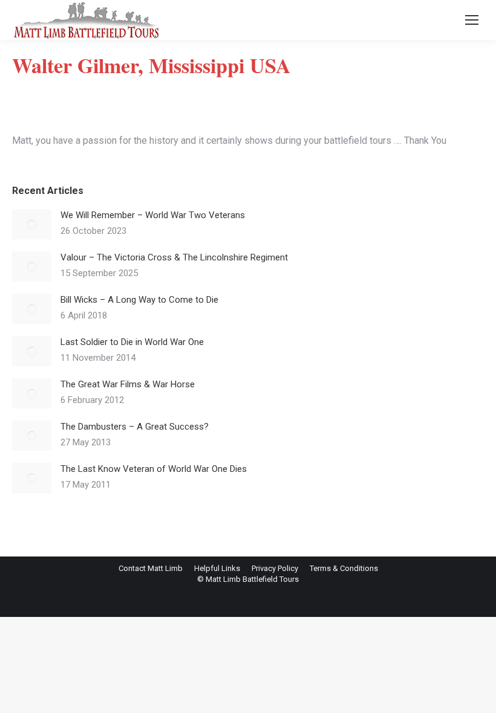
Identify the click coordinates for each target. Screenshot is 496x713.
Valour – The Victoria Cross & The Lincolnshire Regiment (174, 257)
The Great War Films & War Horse (127, 384)
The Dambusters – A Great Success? (134, 426)
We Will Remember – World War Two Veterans (152, 215)
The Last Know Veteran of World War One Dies (153, 468)
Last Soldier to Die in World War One (132, 342)
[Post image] (31, 224)
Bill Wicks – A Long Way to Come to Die (139, 299)
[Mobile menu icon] (472, 20)
